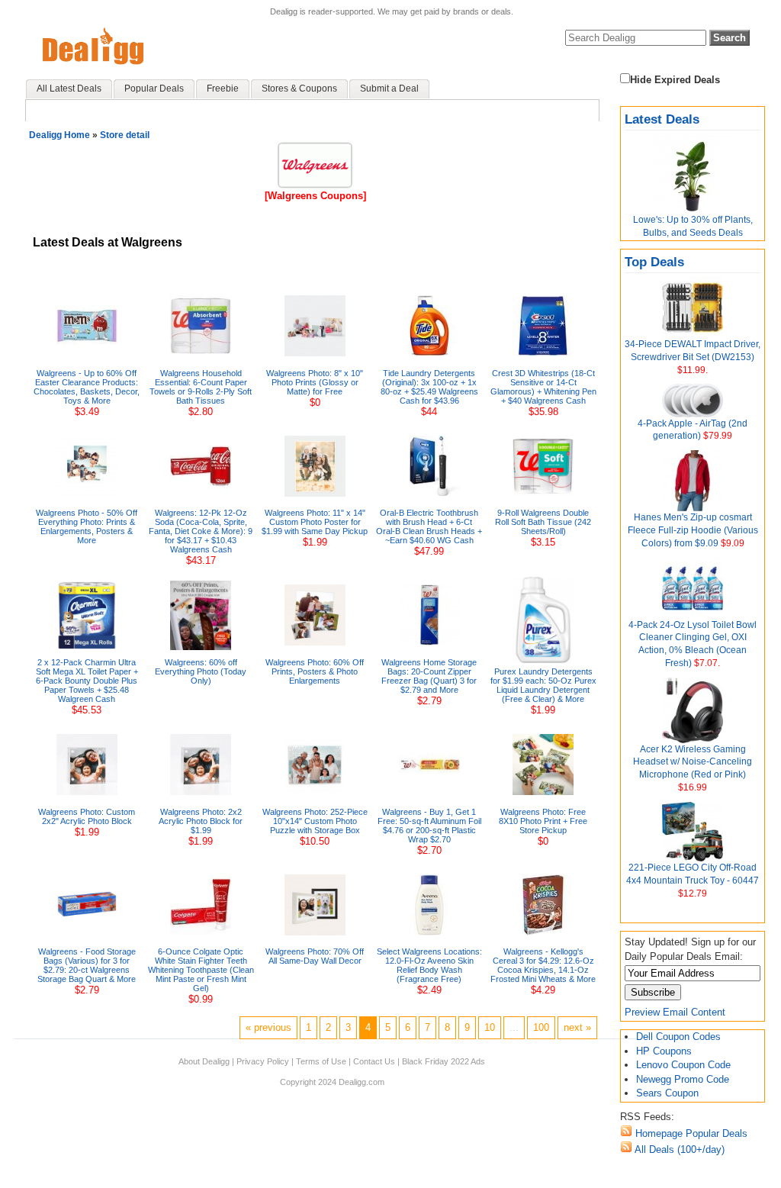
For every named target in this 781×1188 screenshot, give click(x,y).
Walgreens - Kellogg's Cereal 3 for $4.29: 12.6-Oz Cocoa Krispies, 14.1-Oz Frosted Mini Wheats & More (543, 965)
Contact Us (374, 1061)
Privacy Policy (262, 1061)
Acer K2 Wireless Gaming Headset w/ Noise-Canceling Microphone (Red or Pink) (692, 762)
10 (489, 1027)
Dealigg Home (59, 135)
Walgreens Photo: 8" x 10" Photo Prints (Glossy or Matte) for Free (314, 382)
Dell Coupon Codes (678, 1036)
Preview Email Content (675, 1012)
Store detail (124, 135)
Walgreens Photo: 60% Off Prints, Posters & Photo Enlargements (314, 671)
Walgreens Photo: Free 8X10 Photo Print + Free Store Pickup (543, 821)
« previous (268, 1027)
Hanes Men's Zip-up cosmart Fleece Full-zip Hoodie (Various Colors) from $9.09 (693, 530)
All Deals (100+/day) (678, 1149)
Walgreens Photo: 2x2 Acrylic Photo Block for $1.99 (201, 821)
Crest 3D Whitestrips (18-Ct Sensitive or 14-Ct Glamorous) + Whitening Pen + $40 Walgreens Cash (543, 387)
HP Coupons (664, 1051)
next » (577, 1027)
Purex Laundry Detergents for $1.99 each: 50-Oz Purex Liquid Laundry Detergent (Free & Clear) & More (543, 685)
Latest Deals (662, 119)
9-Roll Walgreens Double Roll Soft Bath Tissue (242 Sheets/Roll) (543, 522)
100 (541, 1027)
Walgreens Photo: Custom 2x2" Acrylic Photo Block (86, 816)
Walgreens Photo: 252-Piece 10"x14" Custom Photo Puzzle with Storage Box (315, 821)
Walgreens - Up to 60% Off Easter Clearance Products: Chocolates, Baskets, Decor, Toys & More (87, 387)
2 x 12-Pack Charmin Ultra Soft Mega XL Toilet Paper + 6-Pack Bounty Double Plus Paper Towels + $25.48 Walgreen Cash (87, 680)
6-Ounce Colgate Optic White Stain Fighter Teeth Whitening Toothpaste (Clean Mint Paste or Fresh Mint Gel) (201, 970)
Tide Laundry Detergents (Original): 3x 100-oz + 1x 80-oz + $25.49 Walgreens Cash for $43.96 (429, 387)
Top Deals (654, 262)
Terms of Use (321, 1061)
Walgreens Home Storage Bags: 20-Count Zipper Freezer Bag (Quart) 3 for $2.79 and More (429, 676)
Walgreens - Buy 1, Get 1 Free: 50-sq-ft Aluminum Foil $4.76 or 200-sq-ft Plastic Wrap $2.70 (429, 825)
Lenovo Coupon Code (683, 1064)
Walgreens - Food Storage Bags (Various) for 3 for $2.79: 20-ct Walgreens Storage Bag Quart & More (86, 965)
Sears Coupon (667, 1093)
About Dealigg (204, 1061)
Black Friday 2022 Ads (443, 1061)
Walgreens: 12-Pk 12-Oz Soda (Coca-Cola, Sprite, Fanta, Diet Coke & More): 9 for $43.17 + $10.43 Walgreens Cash (200, 531)
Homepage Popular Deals (689, 1133)
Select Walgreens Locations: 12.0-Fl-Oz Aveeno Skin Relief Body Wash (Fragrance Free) (429, 965)
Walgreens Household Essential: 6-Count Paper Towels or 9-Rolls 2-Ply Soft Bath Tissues (200, 387)
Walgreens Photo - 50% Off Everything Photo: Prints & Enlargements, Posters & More (86, 526)
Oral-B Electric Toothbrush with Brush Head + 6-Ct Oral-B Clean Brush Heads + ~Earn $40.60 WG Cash (429, 526)
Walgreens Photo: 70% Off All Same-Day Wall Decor (314, 956)
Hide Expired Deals (675, 79)
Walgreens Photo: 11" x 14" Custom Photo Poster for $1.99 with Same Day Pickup (315, 522)
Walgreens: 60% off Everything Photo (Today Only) (200, 671)
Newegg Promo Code (682, 1079)
